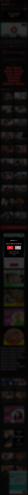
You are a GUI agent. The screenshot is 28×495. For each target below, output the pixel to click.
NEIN (18, 247)
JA (10, 247)
